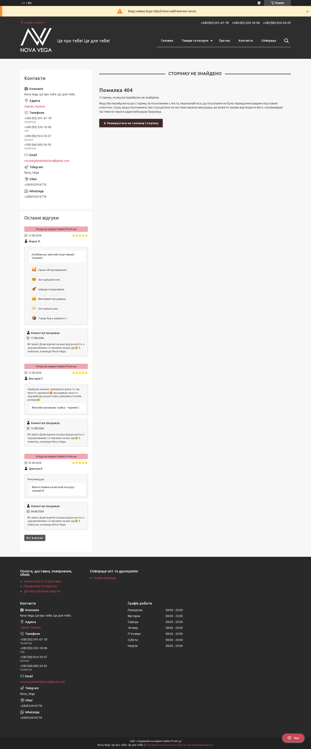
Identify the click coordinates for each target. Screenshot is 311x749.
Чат (296, 738)
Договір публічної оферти (42, 591)
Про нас (224, 40)
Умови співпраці (105, 578)
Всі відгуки (34, 537)
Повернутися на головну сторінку (133, 123)
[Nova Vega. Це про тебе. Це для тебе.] (36, 41)
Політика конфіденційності (197, 745)
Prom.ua (176, 741)
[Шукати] (285, 41)
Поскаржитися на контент (162, 745)
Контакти (246, 40)
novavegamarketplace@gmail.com (46, 160)
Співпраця (268, 40)
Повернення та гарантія (40, 586)
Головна (167, 40)
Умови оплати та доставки (42, 581)
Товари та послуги (195, 40)
